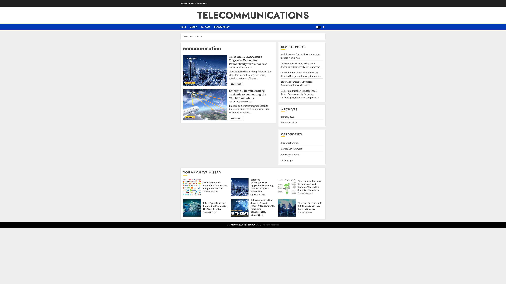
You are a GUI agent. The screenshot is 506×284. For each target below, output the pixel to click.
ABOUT (193, 27)
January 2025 (287, 116)
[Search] (323, 27)
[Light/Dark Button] (318, 27)
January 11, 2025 (306, 212)
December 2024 (289, 122)
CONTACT (205, 27)
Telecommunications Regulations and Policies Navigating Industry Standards (309, 185)
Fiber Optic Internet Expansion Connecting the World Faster (215, 206)
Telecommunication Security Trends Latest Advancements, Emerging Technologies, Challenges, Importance (300, 94)
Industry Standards (291, 154)
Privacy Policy (222, 27)
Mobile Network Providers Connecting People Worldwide (215, 185)
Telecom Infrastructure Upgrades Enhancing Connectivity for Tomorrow (248, 60)
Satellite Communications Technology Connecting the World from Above (247, 94)
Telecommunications (253, 15)
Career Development (291, 148)
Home (183, 27)
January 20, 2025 (306, 193)
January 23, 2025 (245, 68)
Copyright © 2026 (235, 224)
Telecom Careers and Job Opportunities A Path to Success (309, 206)
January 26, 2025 (211, 192)
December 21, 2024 (245, 102)
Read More (236, 84)
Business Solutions (290, 142)
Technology (190, 83)
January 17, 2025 (211, 212)
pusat (233, 68)
